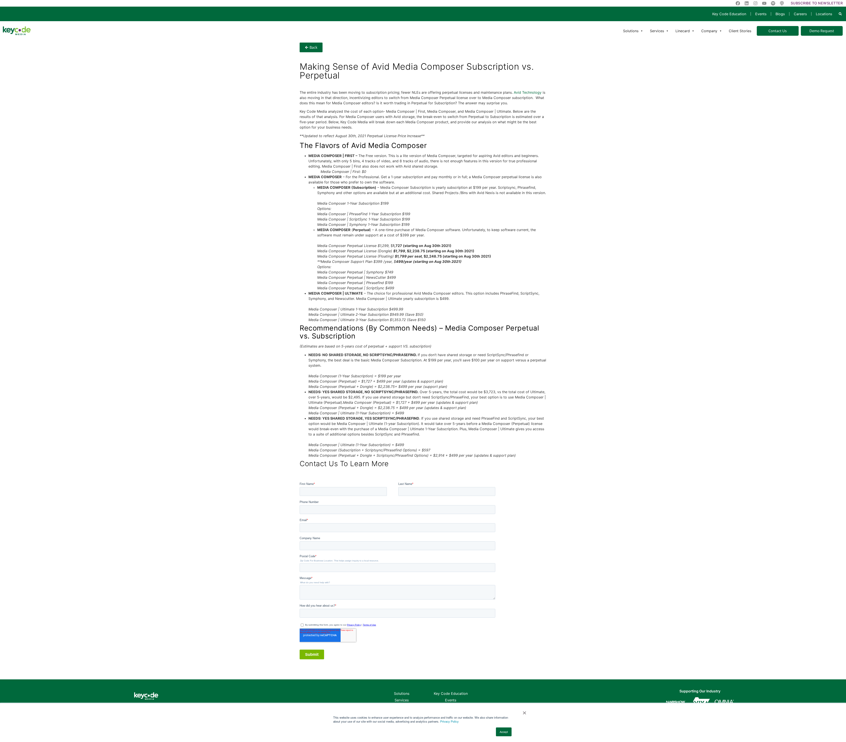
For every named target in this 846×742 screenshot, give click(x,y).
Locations (824, 14)
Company (709, 31)
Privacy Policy (449, 721)
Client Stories (740, 31)
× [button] (524, 711)
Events (760, 14)
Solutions (630, 31)
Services (657, 31)
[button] (840, 14)
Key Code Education (729, 14)
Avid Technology (528, 92)
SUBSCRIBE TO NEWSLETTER (817, 3)
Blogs (780, 14)
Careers (800, 14)
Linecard (682, 31)
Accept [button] (504, 732)
